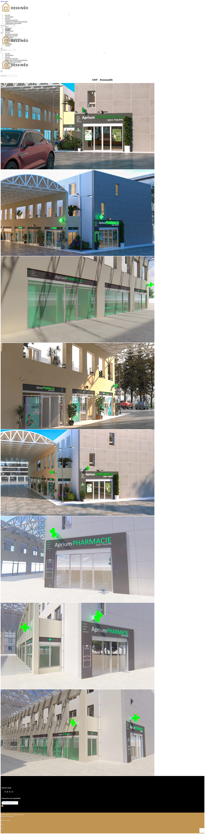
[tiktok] (7, 792)
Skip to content (4, 1)
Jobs (6, 26)
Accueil (7, 15)
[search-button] (1, 27)
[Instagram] (12, 792)
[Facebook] (5, 792)
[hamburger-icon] (69, 14)
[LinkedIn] (9, 792)
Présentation (9, 17)
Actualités (8, 28)
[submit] (2, 806)
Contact (7, 45)
